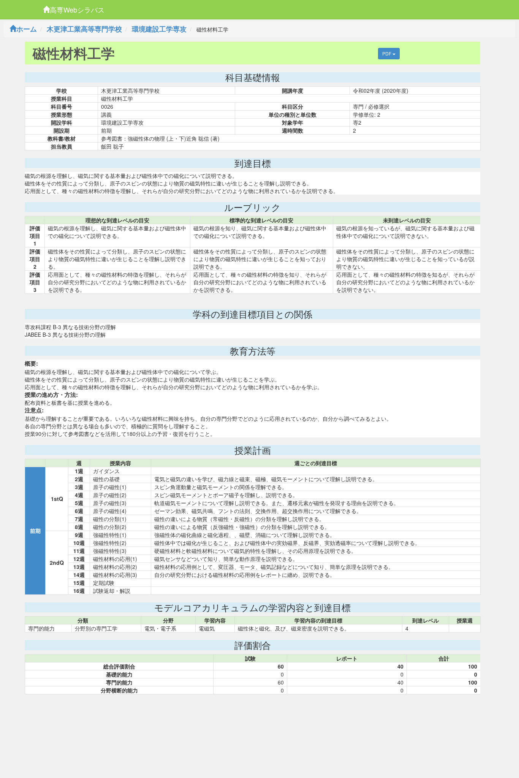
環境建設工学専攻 (159, 29)
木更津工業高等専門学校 (84, 29)
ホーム (26, 29)
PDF (387, 53)
